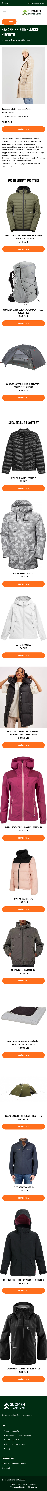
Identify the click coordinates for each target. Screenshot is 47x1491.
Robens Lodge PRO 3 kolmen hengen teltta (23, 1115)
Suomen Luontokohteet (15, 1444)
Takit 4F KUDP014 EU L (23, 898)
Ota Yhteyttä (22, 1484)
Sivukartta (32, 1487)
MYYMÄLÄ (9, 22)
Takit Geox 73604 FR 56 (24, 1187)
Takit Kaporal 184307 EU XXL (23, 970)
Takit (28, 109)
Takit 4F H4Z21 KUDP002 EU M (23, 477)
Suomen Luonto (12, 1431)
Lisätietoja (23, 129)
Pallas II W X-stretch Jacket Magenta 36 (23, 827)
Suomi (6, 3)
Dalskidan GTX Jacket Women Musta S (23, 1368)
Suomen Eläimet (12, 1440)
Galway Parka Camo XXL (23, 573)
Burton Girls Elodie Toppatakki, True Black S (23, 1280)
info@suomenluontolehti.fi (36, 3)
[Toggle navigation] (5, 12)
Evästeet (32, 1484)
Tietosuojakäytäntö (18, 1487)
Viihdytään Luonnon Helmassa (18, 1435)
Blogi (8, 1449)
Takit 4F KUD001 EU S (23, 644)
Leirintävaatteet (18, 109)
